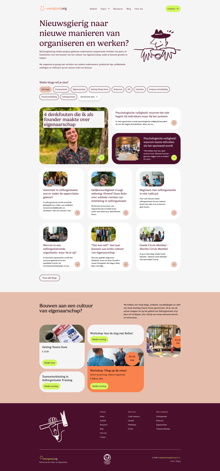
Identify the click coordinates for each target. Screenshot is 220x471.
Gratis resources (134, 416)
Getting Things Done (99, 89)
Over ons (139, 8)
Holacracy (118, 89)
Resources (118, 8)
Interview (140, 89)
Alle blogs (45, 89)
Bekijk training (99, 339)
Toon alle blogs (50, 278)
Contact (171, 8)
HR (129, 89)
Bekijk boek (49, 363)
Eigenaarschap (79, 89)
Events (130, 429)
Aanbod (93, 8)
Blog (128, 8)
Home (102, 416)
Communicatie (61, 89)
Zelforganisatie (68, 97)
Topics (103, 8)
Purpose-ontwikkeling (158, 89)
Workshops (132, 425)
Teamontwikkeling (49, 97)
